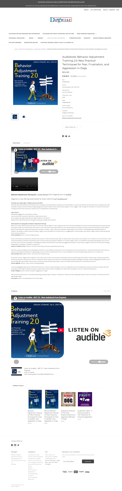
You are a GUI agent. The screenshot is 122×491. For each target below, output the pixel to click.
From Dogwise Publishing (86, 33)
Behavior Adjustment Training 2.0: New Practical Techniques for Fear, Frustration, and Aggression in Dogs (35, 416)
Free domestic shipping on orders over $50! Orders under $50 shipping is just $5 (61, 2)
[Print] (69, 136)
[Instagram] (15, 445)
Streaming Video (75, 38)
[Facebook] (63, 136)
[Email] (66, 136)
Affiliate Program (15, 42)
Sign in (105, 10)
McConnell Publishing (16, 38)
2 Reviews (26, 143)
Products (87, 38)
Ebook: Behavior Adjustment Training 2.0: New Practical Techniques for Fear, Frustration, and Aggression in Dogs (51, 416)
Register (112, 10)
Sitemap (13, 464)
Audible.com (62, 199)
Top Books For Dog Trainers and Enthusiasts (24, 33)
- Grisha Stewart (30, 195)
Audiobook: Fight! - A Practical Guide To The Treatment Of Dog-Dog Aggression (85, 414)
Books (31, 38)
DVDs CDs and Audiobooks (56, 38)
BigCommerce (20, 484)
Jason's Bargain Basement (102, 38)
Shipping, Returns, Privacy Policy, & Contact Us (57, 42)
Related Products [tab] (18, 385)
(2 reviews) (74, 76)
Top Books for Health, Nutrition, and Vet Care (58, 33)
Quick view (35, 397)
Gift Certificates (95, 10)
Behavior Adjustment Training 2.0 (71, 118)
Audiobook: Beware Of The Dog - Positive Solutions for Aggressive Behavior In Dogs (68, 415)
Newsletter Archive (31, 42)
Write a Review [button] (82, 76)
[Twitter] (18, 445)
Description (16, 143)
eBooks (40, 38)
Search (86, 10)
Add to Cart (35, 401)
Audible (68, 195)
